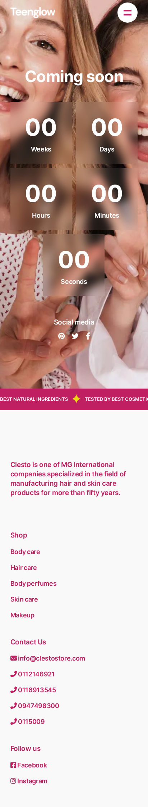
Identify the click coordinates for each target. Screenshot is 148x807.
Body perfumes (33, 583)
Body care (25, 552)
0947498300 (38, 705)
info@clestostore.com (51, 658)
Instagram (31, 781)
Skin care (24, 599)
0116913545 (36, 690)
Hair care (23, 567)
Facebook (31, 765)
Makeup (22, 615)
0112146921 (36, 674)
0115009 (31, 721)
